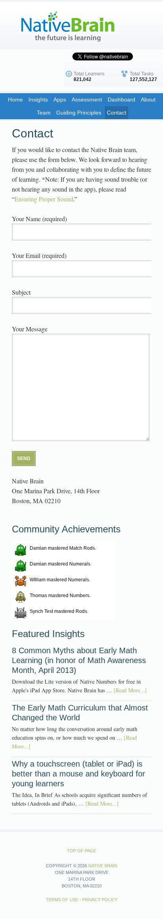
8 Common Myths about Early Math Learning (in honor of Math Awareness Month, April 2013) (79, 660)
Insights (38, 99)
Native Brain (59, 25)
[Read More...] (130, 690)
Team (44, 112)
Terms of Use (62, 899)
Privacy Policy (100, 899)
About (148, 99)
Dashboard (121, 99)
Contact (116, 112)
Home (15, 99)
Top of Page (81, 850)
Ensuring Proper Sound (44, 199)
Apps (59, 99)
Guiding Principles (78, 112)
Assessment (87, 99)
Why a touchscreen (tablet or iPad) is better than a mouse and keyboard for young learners (78, 773)
